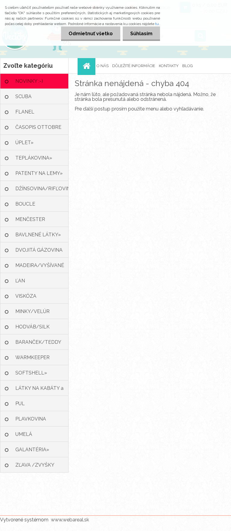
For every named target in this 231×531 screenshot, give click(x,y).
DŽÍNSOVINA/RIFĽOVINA (42, 188)
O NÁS (103, 66)
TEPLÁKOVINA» (33, 158)
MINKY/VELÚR (32, 311)
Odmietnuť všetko (91, 33)
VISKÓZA (25, 296)
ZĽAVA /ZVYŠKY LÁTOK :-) (34, 467)
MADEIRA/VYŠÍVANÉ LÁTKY (39, 267)
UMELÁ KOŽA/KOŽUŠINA (35, 436)
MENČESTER (30, 219)
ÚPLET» (24, 142)
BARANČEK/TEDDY (38, 342)
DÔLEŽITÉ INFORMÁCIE (133, 66)
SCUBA (23, 96)
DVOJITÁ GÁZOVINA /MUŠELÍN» (39, 252)
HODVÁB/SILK (32, 327)
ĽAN (20, 281)
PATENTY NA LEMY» (39, 173)
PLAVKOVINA (30, 419)
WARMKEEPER (32, 357)
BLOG (187, 66)
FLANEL (24, 112)
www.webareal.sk (70, 520)
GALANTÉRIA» (32, 449)
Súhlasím (141, 33)
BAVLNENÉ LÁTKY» (38, 235)
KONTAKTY (169, 66)
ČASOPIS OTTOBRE (38, 127)
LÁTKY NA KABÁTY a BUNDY (39, 390)
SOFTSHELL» (31, 373)
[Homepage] (87, 65)
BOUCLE (25, 204)
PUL (20, 403)
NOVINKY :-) (29, 81)
